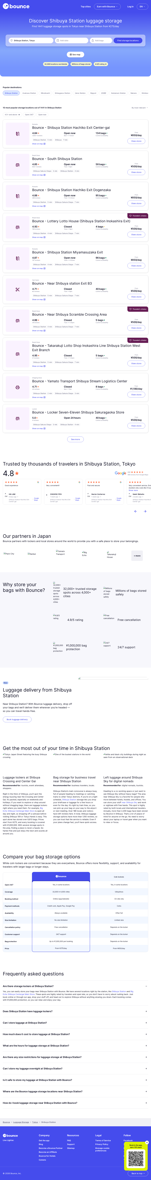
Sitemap (71, 1148)
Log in (130, 6)
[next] (145, 511)
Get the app (44, 1140)
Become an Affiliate (48, 1152)
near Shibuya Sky (129, 802)
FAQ (69, 1140)
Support (71, 1144)
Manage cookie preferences (102, 1149)
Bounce (6, 1122)
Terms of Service (103, 1140)
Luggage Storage (21, 1122)
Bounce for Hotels (47, 1156)
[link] (17, 719)
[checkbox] (11, 93)
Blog (41, 1144)
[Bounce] (16, 6)
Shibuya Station (69, 799)
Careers (42, 1160)
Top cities (86, 6)
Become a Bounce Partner (51, 1148)
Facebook (128, 1140)
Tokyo (35, 1122)
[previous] (136, 511)
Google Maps (36, 499)
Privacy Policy (101, 1144)
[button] (128, 40)
